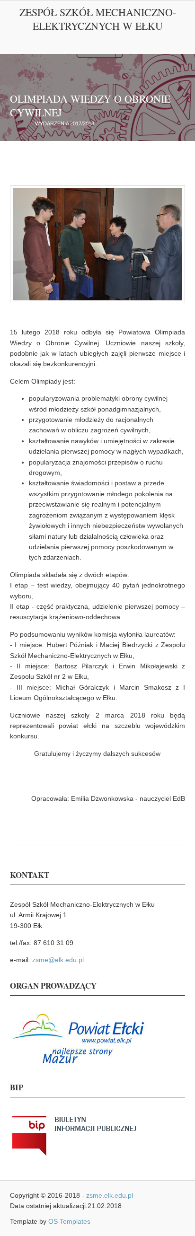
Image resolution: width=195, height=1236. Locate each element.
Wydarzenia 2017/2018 (64, 123)
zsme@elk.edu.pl (58, 960)
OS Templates (69, 1221)
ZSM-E (18, 123)
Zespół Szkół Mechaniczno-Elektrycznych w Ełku (97, 19)
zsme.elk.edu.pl (109, 1195)
